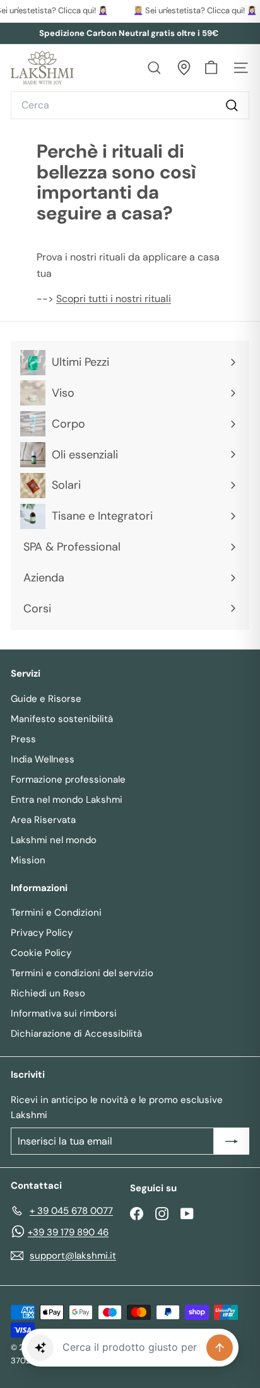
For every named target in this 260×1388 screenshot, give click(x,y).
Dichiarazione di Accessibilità (76, 1033)
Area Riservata (43, 820)
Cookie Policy (41, 953)
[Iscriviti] (231, 1141)
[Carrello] (211, 67)
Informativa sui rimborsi (64, 1013)
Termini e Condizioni (56, 912)
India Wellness (42, 759)
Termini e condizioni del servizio (82, 973)
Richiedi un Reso (48, 993)
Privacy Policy (42, 932)
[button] (40, 1347)
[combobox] (130, 105)
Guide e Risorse (46, 698)
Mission (28, 860)
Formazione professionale (68, 779)
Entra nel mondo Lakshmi (66, 799)
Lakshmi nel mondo (54, 840)
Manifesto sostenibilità (62, 719)
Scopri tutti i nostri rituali (113, 298)
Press (23, 739)
